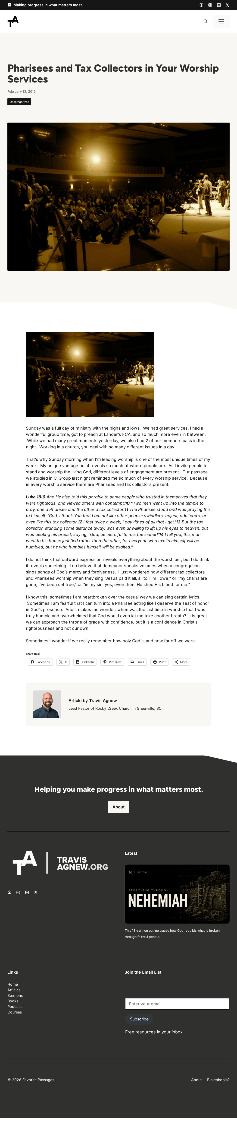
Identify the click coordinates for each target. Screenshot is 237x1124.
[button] (205, 21)
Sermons (15, 995)
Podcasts (15, 1006)
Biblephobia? (218, 1079)
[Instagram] (210, 5)
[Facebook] (201, 5)
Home (12, 984)
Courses (14, 1012)
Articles (13, 990)
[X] (227, 5)
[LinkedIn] (219, 5)
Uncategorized (19, 102)
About (118, 806)
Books (12, 1001)
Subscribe (139, 1019)
